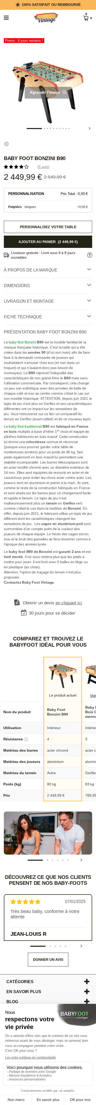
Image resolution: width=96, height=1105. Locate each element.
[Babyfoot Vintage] (40, 18)
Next (89, 128)
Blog (12, 1001)
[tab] (48, 270)
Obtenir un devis (52, 603)
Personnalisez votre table (48, 227)
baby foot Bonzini (22, 342)
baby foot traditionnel (25, 426)
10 (69, 128)
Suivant (6, 143)
